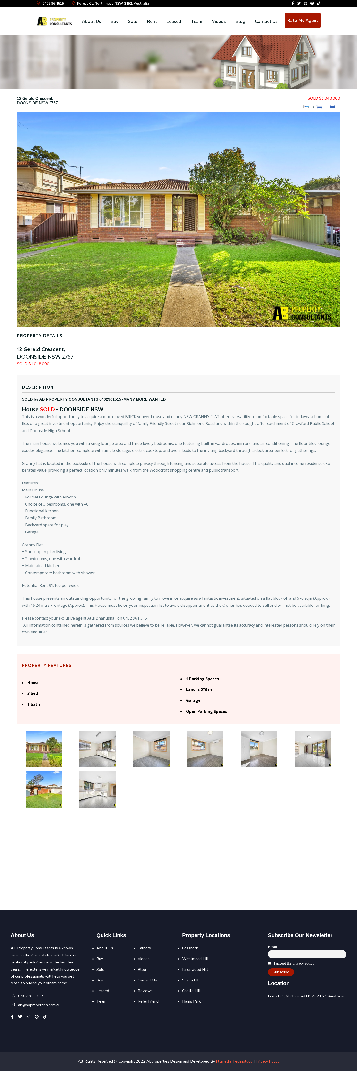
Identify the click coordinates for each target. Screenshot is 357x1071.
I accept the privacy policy (293, 963)
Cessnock (190, 948)
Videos (219, 21)
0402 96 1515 (53, 3)
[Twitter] (299, 3)
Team (196, 21)
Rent (152, 21)
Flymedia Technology (234, 1061)
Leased (174, 21)
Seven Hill (191, 980)
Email (272, 947)
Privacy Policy (267, 1061)
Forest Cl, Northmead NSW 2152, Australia (112, 3)
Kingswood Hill (195, 969)
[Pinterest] (312, 3)
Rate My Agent (302, 20)
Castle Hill (191, 991)
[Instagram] (305, 3)
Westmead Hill (195, 959)
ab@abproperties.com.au (39, 1005)
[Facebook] (292, 3)
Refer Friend (148, 1001)
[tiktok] (319, 3)
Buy (114, 21)
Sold (132, 21)
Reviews (145, 991)
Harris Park (191, 1001)
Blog (240, 21)
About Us (91, 21)
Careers (144, 948)
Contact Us (266, 21)
